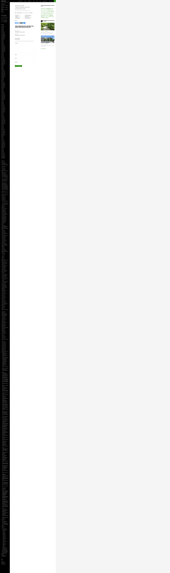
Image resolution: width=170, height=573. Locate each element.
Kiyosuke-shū (3, 292)
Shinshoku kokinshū (4, 213)
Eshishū (3, 272)
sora (48, 15)
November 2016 (3, 144)
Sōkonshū (3, 248)
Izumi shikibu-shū (4, 282)
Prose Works (2, 519)
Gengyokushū (3, 232)
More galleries (43, 48)
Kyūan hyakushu (4, 182)
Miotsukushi (4, 538)
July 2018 (2, 125)
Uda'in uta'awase (4, 420)
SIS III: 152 (2, 11)
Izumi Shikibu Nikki (4, 521)
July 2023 (2, 65)
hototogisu (43, 11)
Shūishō (3, 247)
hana (48, 10)
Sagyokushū (3, 312)
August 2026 (2, 26)
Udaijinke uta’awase (4, 504)
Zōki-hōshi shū (3, 350)
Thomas (23, 10)
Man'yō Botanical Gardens (5, 164)
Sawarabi (4, 540)
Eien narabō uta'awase (4, 470)
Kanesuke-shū (3, 284)
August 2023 (2, 64)
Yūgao (3, 545)
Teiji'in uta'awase (4, 413)
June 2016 (2, 149)
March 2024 (2, 57)
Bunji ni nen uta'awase (4, 490)
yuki (47, 17)
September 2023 (3, 63)
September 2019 (3, 111)
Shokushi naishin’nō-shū (5, 327)
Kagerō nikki (3, 522)
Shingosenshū (3, 209)
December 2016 (3, 143)
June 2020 (2, 101)
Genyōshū (3, 234)
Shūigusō (3, 329)
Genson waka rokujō (4, 233)
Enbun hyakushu (4, 173)
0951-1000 (3, 433)
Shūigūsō (3, 246)
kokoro (49, 11)
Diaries (2, 520)
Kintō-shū (3, 291)
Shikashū (3, 207)
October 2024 (3, 49)
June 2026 (2, 28)
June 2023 (2, 66)
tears (44, 16)
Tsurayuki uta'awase (4, 419)
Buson (3, 254)
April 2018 (2, 128)
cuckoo (44, 10)
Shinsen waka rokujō (4, 245)
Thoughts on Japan (3, 553)
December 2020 (3, 95)
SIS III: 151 (2, 12)
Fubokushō (3, 230)
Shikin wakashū (3, 325)
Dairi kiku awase (4, 387)
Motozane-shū (3, 302)
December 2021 (3, 83)
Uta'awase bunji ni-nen (5, 505)
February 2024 (3, 58)
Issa (2, 255)
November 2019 (3, 109)
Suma (3, 542)
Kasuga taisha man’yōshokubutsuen (46, 32)
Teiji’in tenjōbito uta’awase (5, 414)
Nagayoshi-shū (3, 304)
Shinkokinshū (3, 211)
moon (48, 12)
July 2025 (2, 40)
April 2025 (2, 43)
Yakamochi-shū (3, 345)
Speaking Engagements (4, 226)
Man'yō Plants (3, 166)
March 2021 (2, 92)
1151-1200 (3, 489)
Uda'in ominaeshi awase (5, 370)
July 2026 (2, 27)
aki (41, 8)
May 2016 (2, 150)
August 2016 (2, 147)
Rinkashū (3, 308)
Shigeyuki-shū (3, 324)
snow (45, 15)
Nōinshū (3, 305)
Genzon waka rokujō (4, 235)
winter (43, 17)
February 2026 (3, 32)
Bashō (3, 253)
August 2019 (2, 112)
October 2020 (3, 97)
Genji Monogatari (4, 529)
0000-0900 (3, 352)
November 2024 (3, 48)
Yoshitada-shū (3, 348)
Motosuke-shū (3, 301)
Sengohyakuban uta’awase (5, 515)
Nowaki (3, 539)
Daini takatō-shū (4, 269)
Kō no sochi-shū (4, 293)
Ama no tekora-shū (4, 265)
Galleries (44, 21)
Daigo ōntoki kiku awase (5, 383)
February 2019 (3, 117)
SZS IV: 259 (5, 19)
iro (45, 11)
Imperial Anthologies (3, 194)
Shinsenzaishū (3, 212)
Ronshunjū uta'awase (4, 405)
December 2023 (3, 60)
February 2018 (3, 129)
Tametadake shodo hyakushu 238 (20, 35)
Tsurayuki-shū (3, 344)
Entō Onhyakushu (4, 174)
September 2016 (3, 146)
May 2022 (2, 80)
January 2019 (3, 118)
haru (50, 10)
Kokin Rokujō (3, 236)
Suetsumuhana (4, 541)
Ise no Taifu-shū (3, 279)
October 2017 (3, 133)
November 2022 (3, 74)
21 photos (46, 43)
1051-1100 (3, 454)
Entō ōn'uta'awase (4, 509)
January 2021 (3, 94)
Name (16, 54)
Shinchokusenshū (4, 208)
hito (41, 11)
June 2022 (2, 79)
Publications (3, 225)
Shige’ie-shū (3, 323)
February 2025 (3, 45)
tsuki (49, 16)
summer (42, 16)
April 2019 (2, 115)
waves (53, 16)
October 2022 (3, 75)
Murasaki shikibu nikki (4, 523)
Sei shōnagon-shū (4, 322)
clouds (42, 10)
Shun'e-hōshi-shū (4, 332)
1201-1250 (3, 508)
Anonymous (44, 8)
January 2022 (3, 82)
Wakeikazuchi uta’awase (5, 506)
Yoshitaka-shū (3, 349)
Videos (2, 554)
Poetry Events (3, 168)
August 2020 (2, 99)
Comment (16, 43)
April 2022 (2, 81)
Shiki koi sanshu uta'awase (5, 409)
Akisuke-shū (3, 264)
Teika (46, 16)
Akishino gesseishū (4, 263)
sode (47, 15)
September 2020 (3, 98)
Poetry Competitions (3, 351)
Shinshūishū (3, 215)
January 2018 (3, 130)
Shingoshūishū (3, 210)
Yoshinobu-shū (3, 347)
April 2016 (2, 151)
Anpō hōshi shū (3, 266)
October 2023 (3, 62)
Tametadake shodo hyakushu (19, 5)
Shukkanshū (3, 331)
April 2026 (2, 30)
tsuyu (51, 16)
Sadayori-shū (3, 311)
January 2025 (3, 46)
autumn (49, 8)
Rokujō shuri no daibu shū (5, 309)
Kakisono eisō (3, 283)
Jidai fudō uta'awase (4, 512)
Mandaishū (3, 238)
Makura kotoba (3, 163)
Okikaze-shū (3, 306)
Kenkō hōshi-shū (4, 286)
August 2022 (2, 77)
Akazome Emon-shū (4, 262)
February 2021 (3, 93)
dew (45, 10)
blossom (52, 8)
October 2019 (3, 110)
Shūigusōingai (3, 330)
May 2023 (2, 67)
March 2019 (2, 116)
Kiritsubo (4, 536)
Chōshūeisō (3, 268)
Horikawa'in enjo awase (5, 472)
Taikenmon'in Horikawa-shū (5, 339)
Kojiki (2, 525)
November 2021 (3, 84)
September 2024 (3, 50)
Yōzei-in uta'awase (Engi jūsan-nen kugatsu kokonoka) (5, 426)
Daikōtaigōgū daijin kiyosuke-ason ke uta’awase (4, 494)
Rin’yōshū (3, 307)
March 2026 (2, 31)
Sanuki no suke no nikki (5, 524)
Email (16, 58)
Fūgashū (3, 195)
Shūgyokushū (3, 328)
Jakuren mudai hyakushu (5, 178)
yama (46, 17)
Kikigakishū (3, 289)
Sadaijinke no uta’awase (5, 450)
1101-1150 (3, 469)
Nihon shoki (3, 526)
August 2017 (2, 135)
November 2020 (3, 96)
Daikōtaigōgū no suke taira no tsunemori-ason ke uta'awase (5, 497)
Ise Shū (2, 280)
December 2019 (3, 108)
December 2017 (3, 131)
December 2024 (3, 47)
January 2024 (3, 59)
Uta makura (3, 169)
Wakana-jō (4, 544)
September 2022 (3, 76)
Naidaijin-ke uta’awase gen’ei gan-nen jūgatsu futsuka (5, 478)
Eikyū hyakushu (3, 172)
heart (52, 10)
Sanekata (50, 14)
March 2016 (2, 152)
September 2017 (3, 134)
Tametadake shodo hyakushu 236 (20, 31)
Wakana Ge (4, 543)
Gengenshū (3, 231)
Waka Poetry (3, 1)
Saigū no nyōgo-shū (4, 313)
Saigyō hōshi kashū (4, 314)
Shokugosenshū (4, 216)
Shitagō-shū (3, 326)
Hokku (2, 252)
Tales (2, 527)
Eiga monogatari (4, 528)
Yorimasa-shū (3, 346)
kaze (47, 11)
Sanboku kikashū (4, 315)
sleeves (42, 15)
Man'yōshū (3, 237)
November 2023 (3, 61)
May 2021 (2, 91)
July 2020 (2, 100)
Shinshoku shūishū (4, 214)
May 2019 (2, 114)
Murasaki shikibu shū (4, 303)
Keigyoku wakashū (4, 285)
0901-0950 (3, 372)
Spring (51, 15)
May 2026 (2, 29)
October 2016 (3, 145)
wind (41, 17)
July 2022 (2, 78)
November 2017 (3, 132)
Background (2, 162)
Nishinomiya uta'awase (5, 480)
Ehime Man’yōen (43, 45)
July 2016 (2, 148)
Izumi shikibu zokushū (4, 281)
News (2, 224)
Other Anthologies (3, 227)
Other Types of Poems (4, 251)
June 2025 (2, 41)
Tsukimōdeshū (3, 249)
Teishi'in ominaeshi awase (5, 366)
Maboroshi (4, 537)
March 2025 (2, 44)
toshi (47, 16)
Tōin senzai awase (4, 418)
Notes (2, 167)
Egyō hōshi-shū (3, 271)
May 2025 (2, 42)
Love (52, 11)
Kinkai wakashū (3, 290)
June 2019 (2, 113)
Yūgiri (3, 546)
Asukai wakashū (4, 267)
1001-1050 (3, 447)
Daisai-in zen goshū (4, 270)
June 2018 (2, 126)
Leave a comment (28, 10)
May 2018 (2, 127)
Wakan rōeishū (3, 250)
